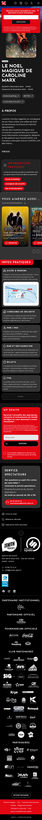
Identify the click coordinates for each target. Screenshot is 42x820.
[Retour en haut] (21, 533)
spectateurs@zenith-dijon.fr (21, 503)
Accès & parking (12, 179)
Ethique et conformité (18, 808)
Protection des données (30, 802)
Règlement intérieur (25, 805)
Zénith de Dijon (26, 28)
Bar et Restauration (13, 188)
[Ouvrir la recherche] (26, 3)
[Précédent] (34, 251)
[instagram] (9, 591)
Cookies (13, 805)
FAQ (29, 808)
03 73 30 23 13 (16, 501)
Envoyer (21, 22)
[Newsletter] (15, 3)
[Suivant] (38, 251)
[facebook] (3, 591)
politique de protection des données (21, 30)
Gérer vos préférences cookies (21, 811)
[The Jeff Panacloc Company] (15, 227)
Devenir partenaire (21, 795)
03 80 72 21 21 (10, 567)
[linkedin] (14, 591)
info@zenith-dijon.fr (13, 570)
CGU (18, 802)
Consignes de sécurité (15, 184)
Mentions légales (9, 802)
